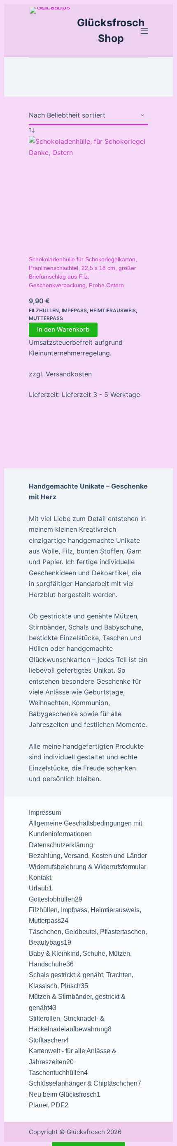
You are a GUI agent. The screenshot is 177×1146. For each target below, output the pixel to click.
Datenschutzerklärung (61, 845)
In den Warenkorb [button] (63, 329)
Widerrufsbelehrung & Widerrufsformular (87, 866)
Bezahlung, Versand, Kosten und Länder (88, 855)
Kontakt (40, 877)
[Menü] (144, 31)
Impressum (45, 812)
